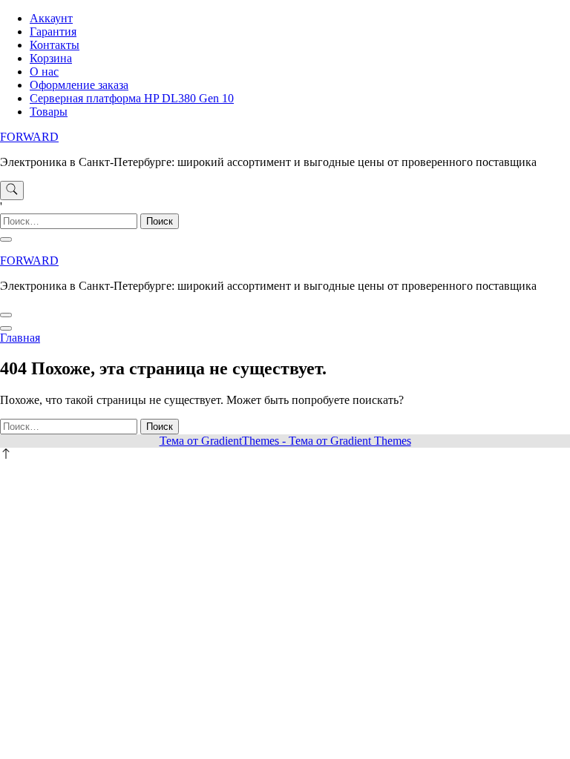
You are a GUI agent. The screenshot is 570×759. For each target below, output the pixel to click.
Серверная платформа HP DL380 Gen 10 (132, 98)
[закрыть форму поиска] (6, 239)
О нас (44, 71)
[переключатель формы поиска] (12, 190)
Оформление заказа (79, 85)
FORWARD (29, 136)
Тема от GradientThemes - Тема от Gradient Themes (285, 440)
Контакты (54, 45)
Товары (49, 111)
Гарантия (53, 31)
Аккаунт (51, 18)
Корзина (51, 58)
